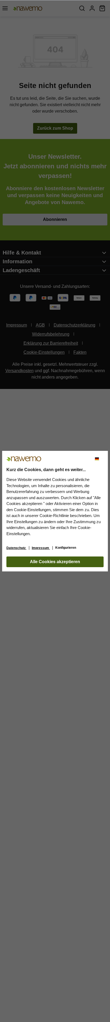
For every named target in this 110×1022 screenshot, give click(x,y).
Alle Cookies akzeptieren (55, 561)
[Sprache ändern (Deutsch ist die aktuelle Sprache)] (99, 459)
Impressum (41, 548)
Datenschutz (16, 548)
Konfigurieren (65, 548)
